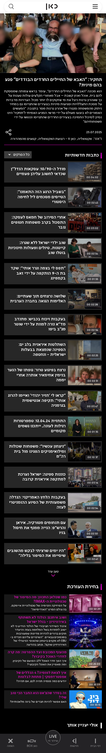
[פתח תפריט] (95, 6)
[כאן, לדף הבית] (52, 7)
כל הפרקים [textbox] (21, 155)
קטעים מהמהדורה (23, 139)
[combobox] (18, 154)
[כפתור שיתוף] (8, 132)
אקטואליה (85, 139)
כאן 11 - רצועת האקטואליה (57, 139)
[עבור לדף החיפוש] (11, 7)
